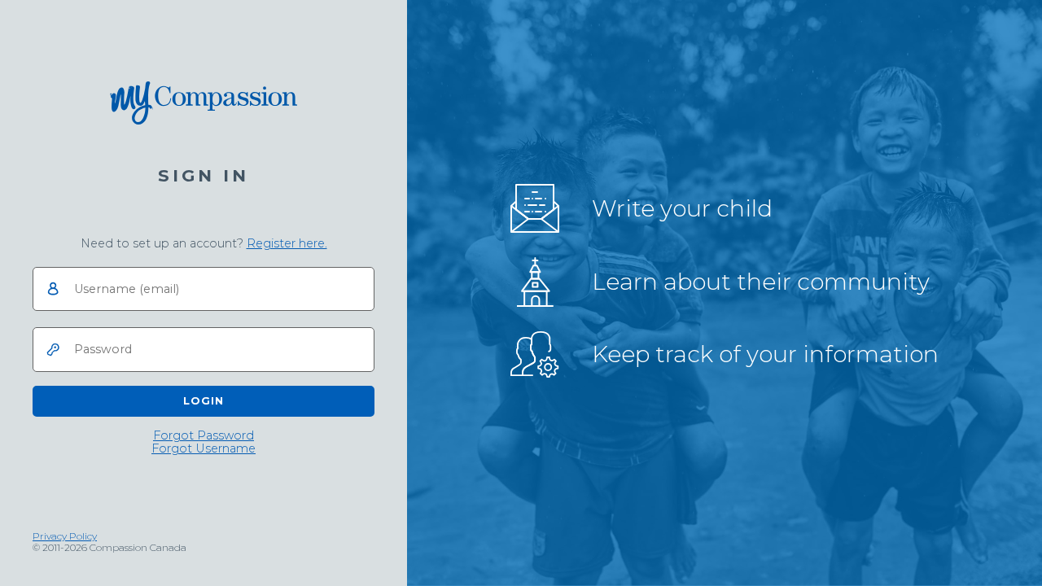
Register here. (287, 244)
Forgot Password (203, 436)
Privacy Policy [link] (65, 536)
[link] (287, 243)
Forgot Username (203, 449)
